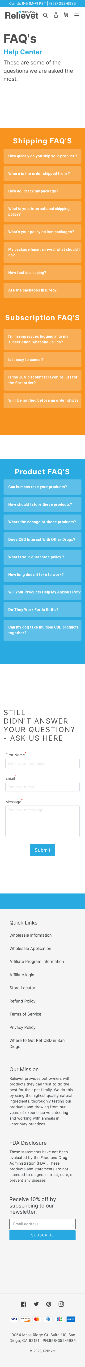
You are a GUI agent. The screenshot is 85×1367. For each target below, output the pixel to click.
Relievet (49, 1351)
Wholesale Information (30, 935)
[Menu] (77, 14)
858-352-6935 (62, 1340)
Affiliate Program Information (36, 961)
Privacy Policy (22, 1027)
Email (11, 778)
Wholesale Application (30, 948)
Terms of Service (25, 1014)
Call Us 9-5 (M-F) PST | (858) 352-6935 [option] (42, 3)
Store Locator (22, 987)
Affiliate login (21, 974)
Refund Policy (22, 1001)
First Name (15, 754)
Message (14, 801)
